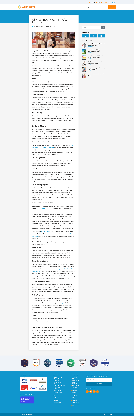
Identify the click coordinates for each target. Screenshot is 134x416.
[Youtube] (97, 391)
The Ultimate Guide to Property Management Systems (95, 62)
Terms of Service (108, 414)
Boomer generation (44, 208)
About (105, 7)
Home (73, 7)
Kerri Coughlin (61, 303)
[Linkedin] (87, 391)
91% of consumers (46, 231)
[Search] (103, 27)
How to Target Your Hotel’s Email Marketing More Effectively (95, 56)
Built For (78, 7)
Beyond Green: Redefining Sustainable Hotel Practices (94, 50)
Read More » (90, 46)
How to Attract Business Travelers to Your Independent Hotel (96, 44)
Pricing (94, 7)
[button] (85, 35)
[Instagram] (94, 391)
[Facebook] (90, 391)
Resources (100, 7)
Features (83, 7)
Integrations (89, 7)
